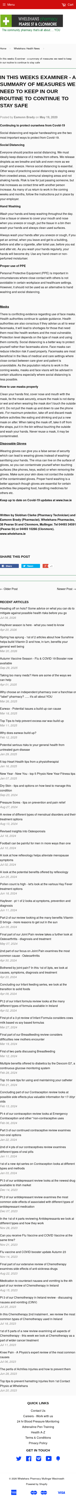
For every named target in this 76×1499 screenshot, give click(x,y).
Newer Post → (66, 589)
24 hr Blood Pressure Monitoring (38, 1421)
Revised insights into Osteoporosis (22, 831)
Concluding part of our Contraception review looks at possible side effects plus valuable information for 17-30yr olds (37, 1096)
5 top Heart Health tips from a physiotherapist (29, 761)
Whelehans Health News (27, 48)
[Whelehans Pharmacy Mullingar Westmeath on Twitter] (19, 1459)
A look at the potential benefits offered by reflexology (34, 872)
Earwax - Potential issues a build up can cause (30, 708)
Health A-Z (38, 1432)
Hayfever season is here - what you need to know (32, 625)
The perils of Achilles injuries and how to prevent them (35, 1369)
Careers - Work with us (38, 1416)
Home (3, 48)
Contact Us (38, 1410)
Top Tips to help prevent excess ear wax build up (32, 721)
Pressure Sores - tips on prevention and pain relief (32, 802)
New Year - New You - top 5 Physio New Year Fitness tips (37, 773)
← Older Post (9, 589)
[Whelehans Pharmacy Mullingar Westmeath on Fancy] (58, 1459)
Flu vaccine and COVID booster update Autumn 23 (33, 1252)
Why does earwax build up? (18, 733)
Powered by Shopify (36, 1484)
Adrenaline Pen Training (38, 1427)
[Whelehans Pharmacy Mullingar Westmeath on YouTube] (49, 1459)
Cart (70, 4)
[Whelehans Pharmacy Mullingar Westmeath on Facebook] (29, 1459)
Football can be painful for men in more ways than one (35, 843)
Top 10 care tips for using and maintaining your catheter (36, 1080)
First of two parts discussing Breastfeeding (27, 1051)
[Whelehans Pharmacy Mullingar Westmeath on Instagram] (39, 1459)
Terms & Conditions (38, 1437)
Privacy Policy (38, 1443)
